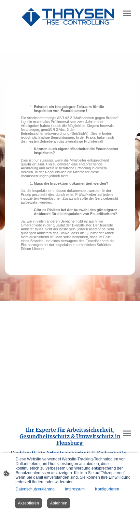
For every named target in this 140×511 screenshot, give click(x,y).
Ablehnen (58, 503)
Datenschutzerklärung (35, 489)
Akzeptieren (28, 503)
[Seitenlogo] (70, 16)
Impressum (75, 489)
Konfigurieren (107, 489)
